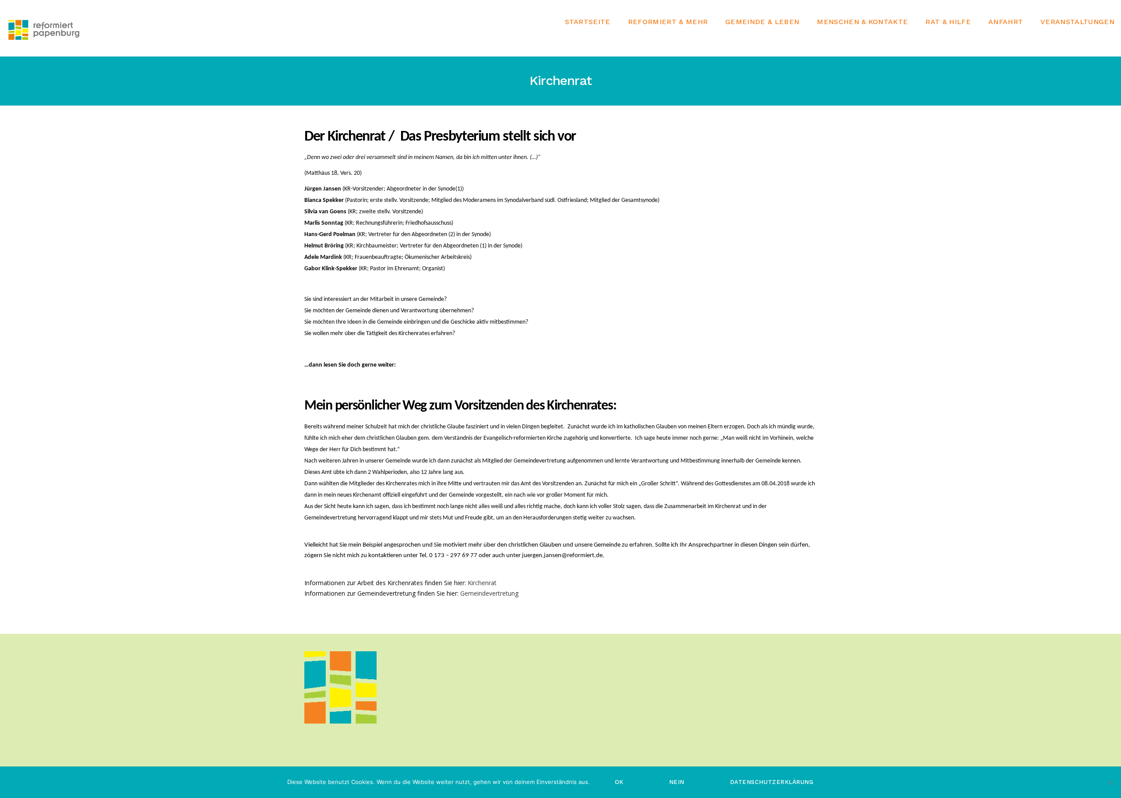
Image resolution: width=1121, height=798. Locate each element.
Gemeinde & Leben (762, 21)
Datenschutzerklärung (771, 782)
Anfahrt (1005, 21)
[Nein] (1110, 782)
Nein (676, 782)
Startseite (587, 21)
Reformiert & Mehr (668, 21)
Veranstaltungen (1077, 21)
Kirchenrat (482, 583)
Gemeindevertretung (489, 593)
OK (619, 782)
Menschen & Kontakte (862, 21)
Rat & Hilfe (948, 21)
